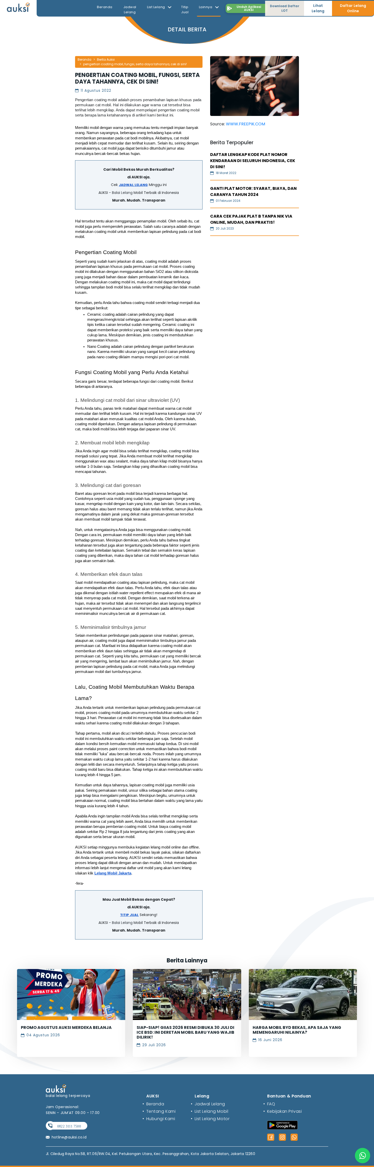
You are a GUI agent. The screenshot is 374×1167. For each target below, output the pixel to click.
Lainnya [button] (206, 7)
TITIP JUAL (129, 914)
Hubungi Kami (158, 1119)
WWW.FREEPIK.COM (245, 124)
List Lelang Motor (210, 1119)
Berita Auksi (106, 59)
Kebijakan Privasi (282, 1111)
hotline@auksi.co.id (69, 1137)
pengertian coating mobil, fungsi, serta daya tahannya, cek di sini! (135, 64)
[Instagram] (282, 1137)
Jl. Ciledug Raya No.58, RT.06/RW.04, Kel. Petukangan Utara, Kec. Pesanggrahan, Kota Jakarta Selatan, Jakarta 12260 (150, 1153)
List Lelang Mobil (209, 1111)
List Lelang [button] (156, 7)
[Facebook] (270, 1137)
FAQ (269, 1104)
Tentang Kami (159, 1111)
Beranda (104, 7)
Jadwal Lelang (129, 10)
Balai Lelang (122, 192)
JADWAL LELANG (133, 184)
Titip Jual (185, 10)
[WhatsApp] (294, 1137)
